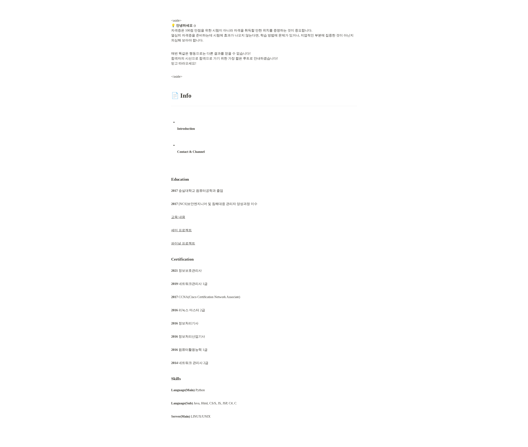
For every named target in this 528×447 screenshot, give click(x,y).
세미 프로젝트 (181, 230)
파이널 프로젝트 (183, 243)
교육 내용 (178, 217)
